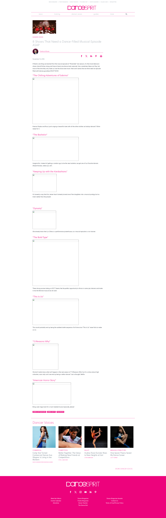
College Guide (104, 2)
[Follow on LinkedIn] (90, 492)
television (60, 412)
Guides (96, 14)
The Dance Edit (84, 2)
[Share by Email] (100, 55)
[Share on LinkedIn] (91, 55)
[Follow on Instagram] (80, 492)
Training (57, 14)
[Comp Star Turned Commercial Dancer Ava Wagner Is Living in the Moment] (44, 447)
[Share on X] (86, 55)
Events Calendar (94, 2)
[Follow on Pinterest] (95, 492)
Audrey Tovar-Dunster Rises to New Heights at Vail (95, 454)
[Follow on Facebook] (70, 492)
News (41, 14)
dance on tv (51, 412)
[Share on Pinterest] (96, 55)
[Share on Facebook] (81, 55)
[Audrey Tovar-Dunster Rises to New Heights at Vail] (95, 447)
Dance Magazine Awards (115, 498)
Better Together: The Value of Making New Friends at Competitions (70, 455)
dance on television (39, 412)
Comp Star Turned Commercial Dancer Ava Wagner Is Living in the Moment (42, 456)
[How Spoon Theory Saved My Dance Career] (121, 447)
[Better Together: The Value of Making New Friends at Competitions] (70, 447)
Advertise (56, 503)
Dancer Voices (77, 14)
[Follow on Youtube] (85, 492)
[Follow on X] (75, 492)
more (112, 14)
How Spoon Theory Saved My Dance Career (120, 454)
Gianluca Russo (44, 51)
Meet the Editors (56, 498)
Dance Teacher (74, 2)
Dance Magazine (53, 2)
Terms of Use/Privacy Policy (114, 503)
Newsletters (113, 2)
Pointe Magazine (63, 2)
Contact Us (114, 501)
